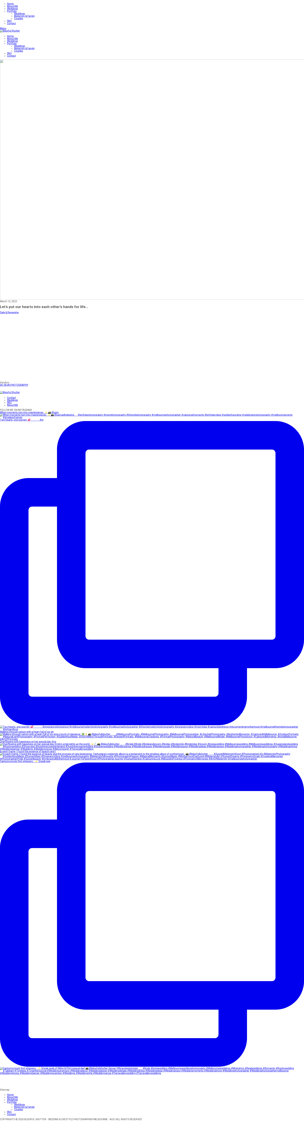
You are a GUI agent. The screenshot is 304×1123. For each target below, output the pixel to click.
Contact (11, 23)
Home (10, 3)
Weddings (12, 8)
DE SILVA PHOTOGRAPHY (14, 385)
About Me (12, 6)
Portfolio (12, 11)
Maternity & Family (24, 16)
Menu (3, 28)
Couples (18, 18)
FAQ (9, 21)
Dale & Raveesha (9, 312)
